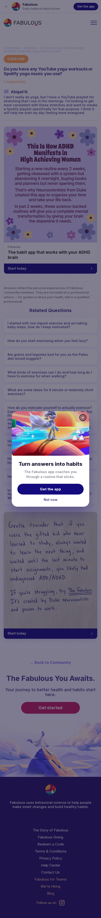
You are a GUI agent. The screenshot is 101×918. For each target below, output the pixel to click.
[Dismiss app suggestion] (82, 417)
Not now (51, 499)
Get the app (50, 489)
